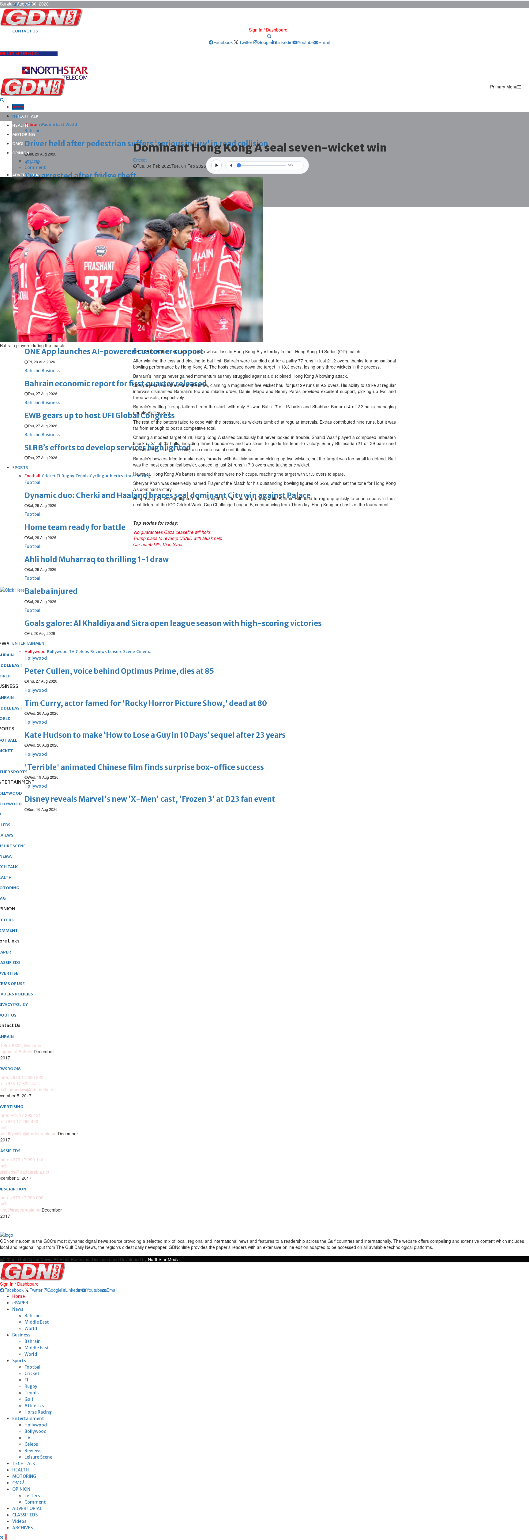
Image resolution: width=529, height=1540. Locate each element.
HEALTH (20, 125)
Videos (19, 1521)
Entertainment (28, 1418)
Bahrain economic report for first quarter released (115, 383)
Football (33, 1367)
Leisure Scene (38, 1457)
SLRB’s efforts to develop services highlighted (107, 447)
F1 (26, 1380)
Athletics (34, 1405)
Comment (35, 167)
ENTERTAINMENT (29, 643)
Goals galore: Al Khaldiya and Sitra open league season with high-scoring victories (173, 623)
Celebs (31, 1444)
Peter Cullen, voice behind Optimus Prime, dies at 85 (119, 671)
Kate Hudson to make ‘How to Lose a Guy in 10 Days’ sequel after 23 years (155, 735)
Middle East (36, 1322)
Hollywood (35, 1425)
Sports (19, 1360)
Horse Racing (38, 1412)
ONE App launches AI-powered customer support (114, 351)
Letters (32, 161)
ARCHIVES (22, 1528)
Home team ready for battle (75, 527)
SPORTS (20, 467)
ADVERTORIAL (26, 175)
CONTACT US (25, 31)
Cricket (140, 160)
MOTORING (23, 134)
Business (21, 1335)
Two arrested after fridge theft (80, 176)
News (17, 1309)
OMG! (17, 143)
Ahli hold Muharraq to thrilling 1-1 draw (96, 559)
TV (27, 1438)
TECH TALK (28, 116)
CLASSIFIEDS (25, 1515)
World (30, 1328)
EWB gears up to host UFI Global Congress (99, 415)
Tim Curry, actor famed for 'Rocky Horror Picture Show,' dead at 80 (145, 703)
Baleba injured (51, 591)
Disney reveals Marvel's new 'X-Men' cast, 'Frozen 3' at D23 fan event (149, 799)
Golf (29, 1399)
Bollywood (35, 1431)
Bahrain (32, 1315)
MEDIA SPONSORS (19, 53)
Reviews (32, 1450)
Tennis (31, 1393)
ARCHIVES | (23, 4)
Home (18, 107)
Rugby (30, 1386)
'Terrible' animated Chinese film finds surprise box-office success (144, 767)
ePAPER (20, 1303)
